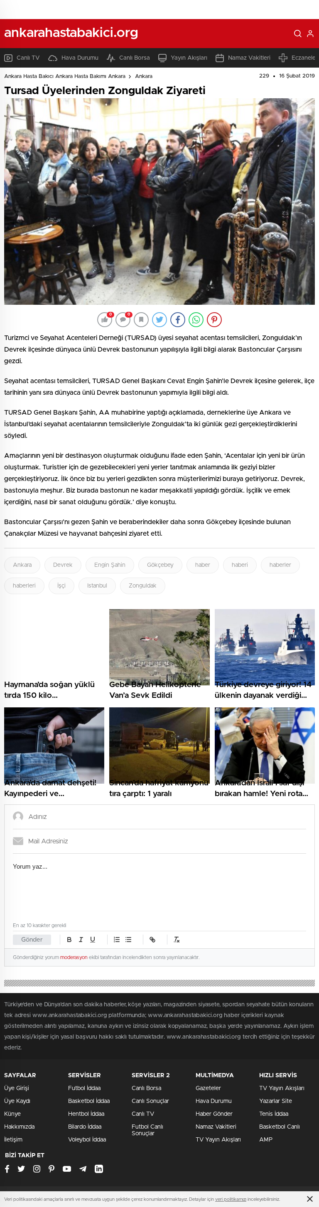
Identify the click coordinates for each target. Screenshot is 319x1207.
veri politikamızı (230, 1199)
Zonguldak (143, 586)
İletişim (13, 1140)
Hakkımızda (19, 1127)
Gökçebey (160, 565)
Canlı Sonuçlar (150, 1101)
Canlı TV (28, 58)
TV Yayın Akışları (218, 1140)
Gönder (32, 940)
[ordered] (117, 940)
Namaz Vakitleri (249, 58)
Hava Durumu (79, 58)
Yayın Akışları (189, 58)
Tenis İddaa (273, 1114)
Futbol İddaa (84, 1088)
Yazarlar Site (275, 1101)
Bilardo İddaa (84, 1127)
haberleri (24, 586)
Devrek (63, 565)
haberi (240, 565)
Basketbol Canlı (279, 1127)
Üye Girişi (16, 1088)
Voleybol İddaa (87, 1140)
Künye (12, 1114)
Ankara (143, 76)
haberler (280, 565)
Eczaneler (305, 58)
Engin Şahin (109, 565)
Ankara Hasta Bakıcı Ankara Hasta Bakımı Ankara (64, 76)
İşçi (61, 586)
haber (202, 565)
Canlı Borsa (134, 58)
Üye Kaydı (17, 1101)
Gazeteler (208, 1088)
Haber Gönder (214, 1114)
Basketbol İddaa (89, 1101)
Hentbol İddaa (86, 1114)
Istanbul (97, 586)
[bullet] (128, 940)
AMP (265, 1140)
